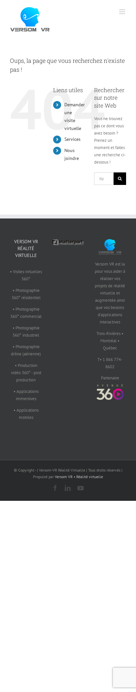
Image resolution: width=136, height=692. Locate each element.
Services (72, 139)
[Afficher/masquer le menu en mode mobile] (122, 11)
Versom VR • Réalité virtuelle (79, 476)
